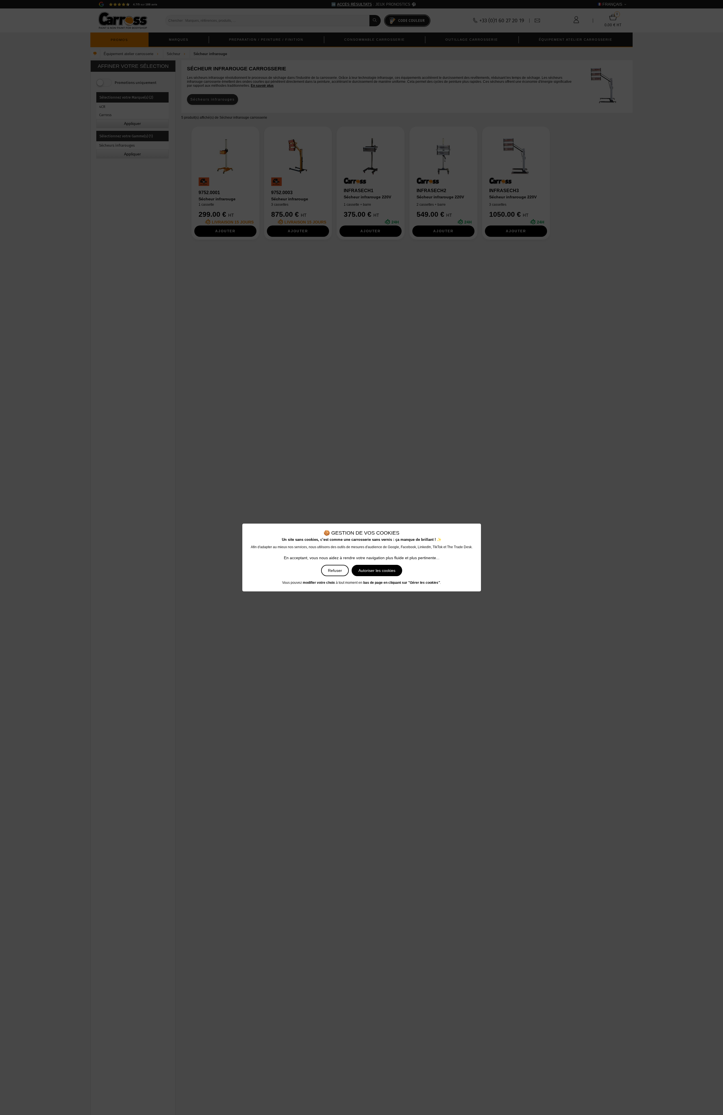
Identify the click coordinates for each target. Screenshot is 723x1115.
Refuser (335, 570)
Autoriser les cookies (376, 570)
